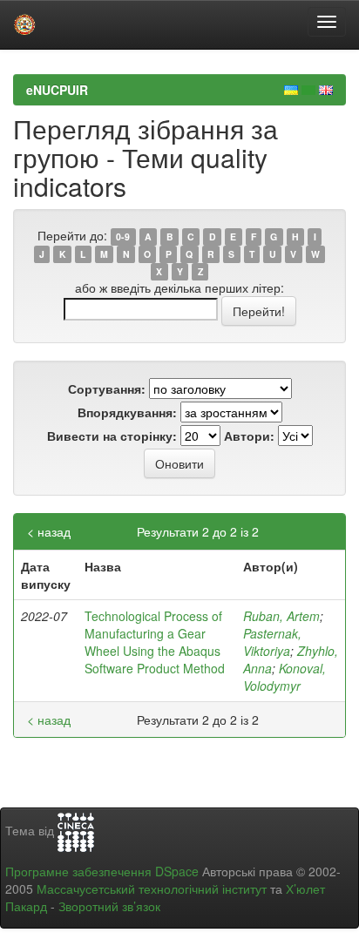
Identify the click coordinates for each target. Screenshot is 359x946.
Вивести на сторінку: (112, 435)
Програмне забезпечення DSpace (102, 871)
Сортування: (107, 388)
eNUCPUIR (57, 89)
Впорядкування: (127, 412)
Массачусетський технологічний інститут (152, 888)
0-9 (123, 236)
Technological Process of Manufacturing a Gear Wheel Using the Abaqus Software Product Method (155, 642)
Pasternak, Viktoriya (272, 642)
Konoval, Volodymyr (284, 676)
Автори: (249, 435)
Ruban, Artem (281, 616)
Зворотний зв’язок (109, 906)
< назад (49, 531)
